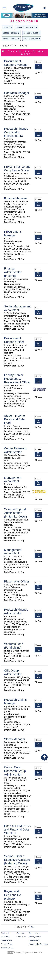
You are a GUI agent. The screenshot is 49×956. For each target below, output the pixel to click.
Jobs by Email (6, 944)
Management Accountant (12, 479)
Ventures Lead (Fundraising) (13, 645)
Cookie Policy (34, 940)
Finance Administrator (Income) (13, 272)
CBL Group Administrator (13, 672)
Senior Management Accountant (17, 308)
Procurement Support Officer (14, 340)
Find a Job (5, 933)
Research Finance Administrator (16, 611)
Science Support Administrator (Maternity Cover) (15, 513)
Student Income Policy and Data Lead (14, 419)
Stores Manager (14, 739)
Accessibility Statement (38, 944)
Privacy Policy (35, 937)
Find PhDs (5, 937)
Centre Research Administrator (15, 450)
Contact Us (21, 937)
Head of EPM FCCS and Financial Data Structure (17, 829)
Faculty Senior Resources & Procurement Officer (17, 378)
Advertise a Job (7, 948)
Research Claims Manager (15, 701)
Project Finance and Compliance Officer (17, 168)
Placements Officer (16, 581)
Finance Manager (15, 198)
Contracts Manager (16, 93)
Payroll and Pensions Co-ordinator (13, 895)
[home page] (23, 11)
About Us (20, 933)
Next (32, 927)
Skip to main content (11, 2)
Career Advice (6, 940)
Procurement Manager (12, 233)
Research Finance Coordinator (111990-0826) (16, 132)
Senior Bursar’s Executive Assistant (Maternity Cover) (17, 859)
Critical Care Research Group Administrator (15, 771)
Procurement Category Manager (16, 62)
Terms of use (34, 933)
